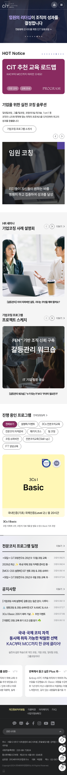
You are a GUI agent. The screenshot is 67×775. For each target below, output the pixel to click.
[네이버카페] (27, 723)
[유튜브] (46, 723)
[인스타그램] (39, 723)
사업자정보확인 (34, 713)
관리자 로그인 (4, 770)
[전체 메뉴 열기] (61, 5)
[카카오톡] (14, 723)
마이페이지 (44, 709)
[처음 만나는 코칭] (35, 76)
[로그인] (54, 5)
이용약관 (32, 709)
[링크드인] (52, 723)
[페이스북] (33, 723)
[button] (25, 36)
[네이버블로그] (21, 723)
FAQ (54, 709)
